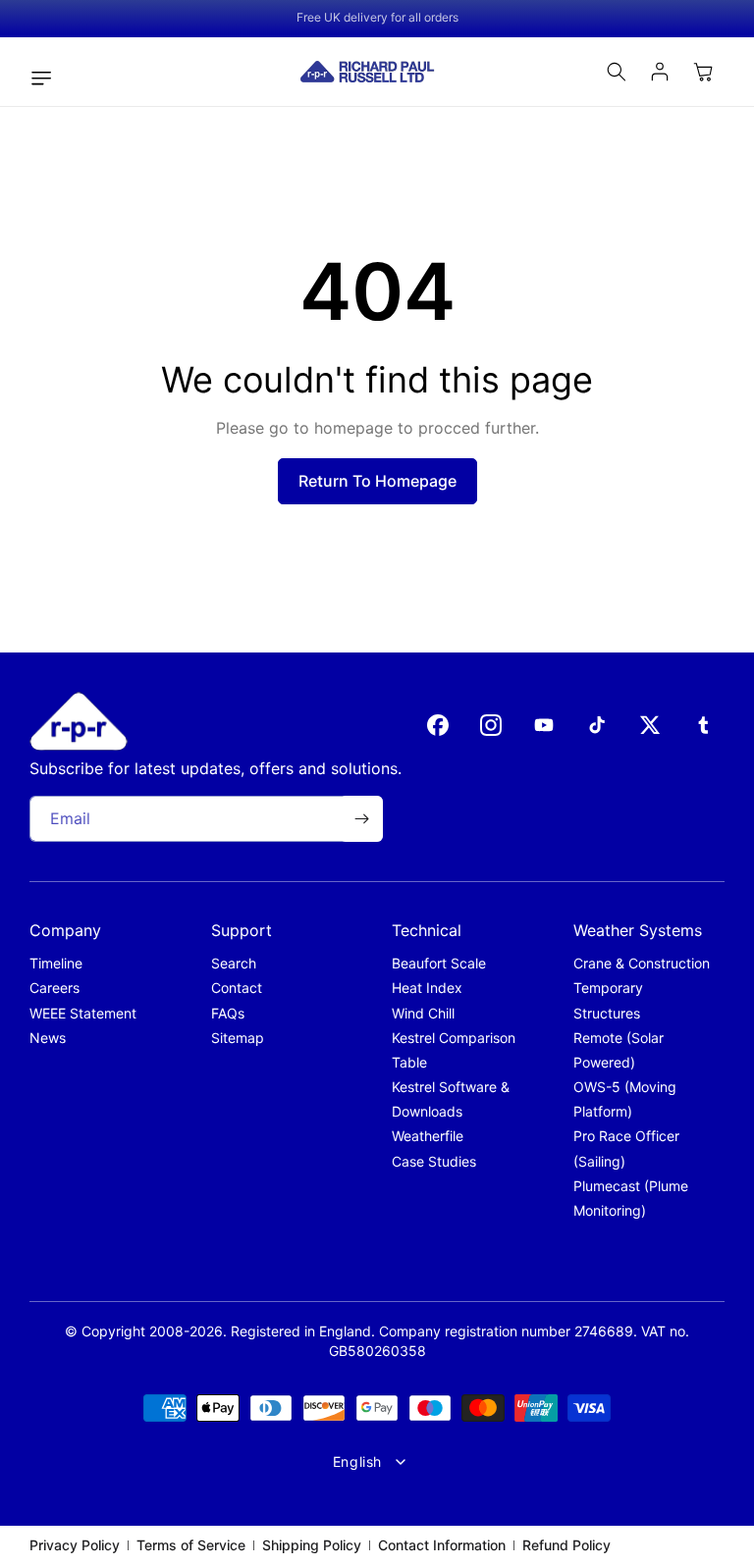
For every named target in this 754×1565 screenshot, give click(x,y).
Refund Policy (566, 1545)
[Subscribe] (361, 819)
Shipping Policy (311, 1545)
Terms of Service (190, 1545)
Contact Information (442, 1545)
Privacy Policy (74, 1545)
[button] (46, 78)
